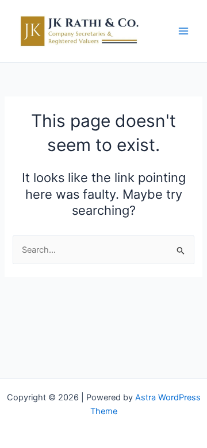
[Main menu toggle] (183, 31)
